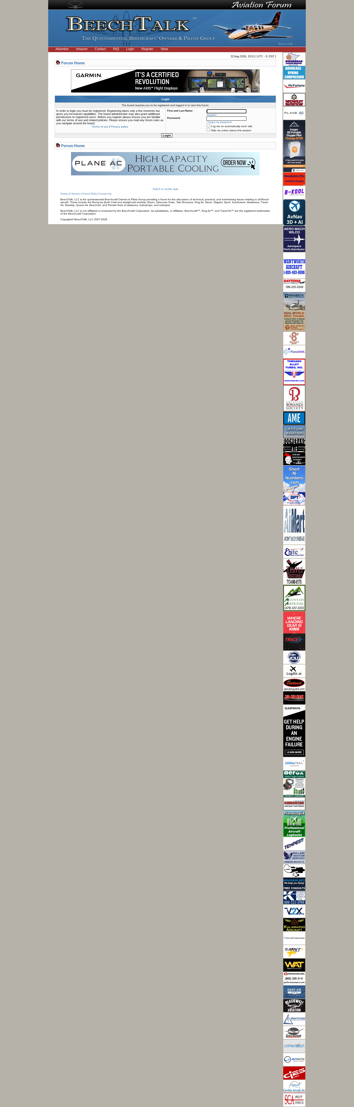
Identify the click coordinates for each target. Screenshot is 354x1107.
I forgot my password (219, 122)
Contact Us (104, 193)
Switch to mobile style (165, 189)
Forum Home (73, 63)
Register (147, 49)
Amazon (82, 49)
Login (130, 49)
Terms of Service (70, 193)
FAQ (116, 49)
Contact (100, 49)
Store (164, 49)
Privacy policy (119, 126)
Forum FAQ (89, 193)
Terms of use (100, 126)
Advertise (62, 49)
